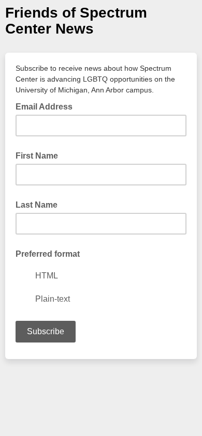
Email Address (47, 106)
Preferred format (48, 254)
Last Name (36, 204)
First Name (37, 155)
